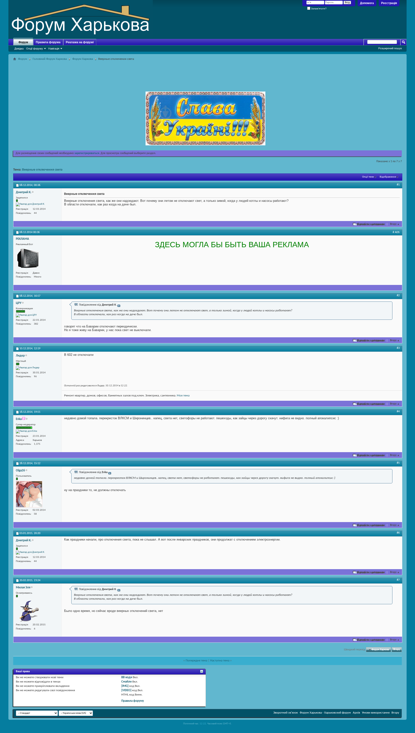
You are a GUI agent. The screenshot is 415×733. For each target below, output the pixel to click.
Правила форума (48, 42)
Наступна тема (219, 660)
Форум (23, 42)
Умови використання (376, 712)
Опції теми (368, 177)
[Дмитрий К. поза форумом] (30, 204)
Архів (356, 712)
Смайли (126, 681)
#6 (398, 532)
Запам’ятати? (318, 8)
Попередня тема (196, 660)
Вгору (395, 224)
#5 (398, 463)
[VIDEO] (126, 690)
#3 (398, 348)
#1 (398, 184)
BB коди (126, 677)
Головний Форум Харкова (50, 59)
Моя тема (183, 395)
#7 (398, 580)
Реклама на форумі (80, 42)
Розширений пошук (390, 48)
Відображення (388, 177)
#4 (398, 411)
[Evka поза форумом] (26, 431)
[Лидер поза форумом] (27, 368)
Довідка (19, 48)
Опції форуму (34, 48)
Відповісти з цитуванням (371, 224)
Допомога (367, 3)
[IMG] (124, 686)
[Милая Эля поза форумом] (28, 610)
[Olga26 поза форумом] (29, 494)
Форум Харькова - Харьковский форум (325, 712)
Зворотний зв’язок (285, 712)
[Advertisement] (207, 73)
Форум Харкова (82, 59)
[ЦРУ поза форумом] (26, 315)
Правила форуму (132, 700)
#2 (398, 295)
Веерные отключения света (42, 170)
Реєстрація (389, 3)
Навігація (53, 48)
